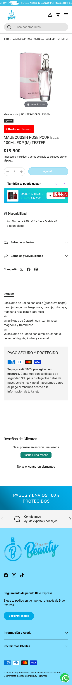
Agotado (48, 171)
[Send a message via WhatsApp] (65, 678)
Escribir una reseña (36, 455)
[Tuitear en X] (21, 269)
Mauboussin (11, 114)
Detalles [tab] (9, 294)
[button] (58, 15)
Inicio (6, 39)
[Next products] (64, 183)
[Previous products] (56, 183)
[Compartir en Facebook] (28, 269)
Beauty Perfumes (20, 672)
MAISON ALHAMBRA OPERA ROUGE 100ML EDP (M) (32, 193)
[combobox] (36, 27)
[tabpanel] (36, 321)
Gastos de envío (37, 156)
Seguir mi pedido (19, 615)
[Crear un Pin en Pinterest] (36, 269)
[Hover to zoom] (36, 76)
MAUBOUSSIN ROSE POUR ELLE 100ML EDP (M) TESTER (40, 39)
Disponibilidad (17, 213)
